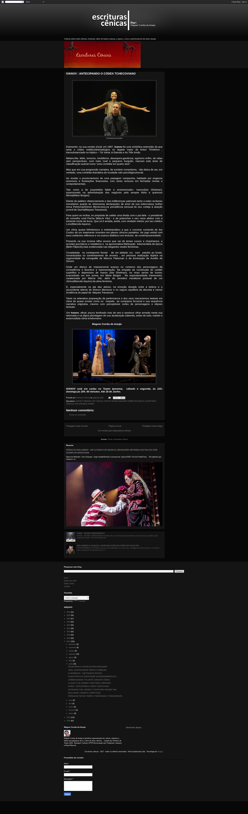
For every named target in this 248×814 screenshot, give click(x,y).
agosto (71, 657)
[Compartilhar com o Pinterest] (124, 398)
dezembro (73, 644)
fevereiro (72, 710)
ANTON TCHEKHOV (83, 401)
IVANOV (91, 404)
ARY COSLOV (97, 401)
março (71, 707)
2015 (69, 721)
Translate (81, 601)
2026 (69, 612)
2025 (69, 615)
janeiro (71, 713)
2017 (69, 641)
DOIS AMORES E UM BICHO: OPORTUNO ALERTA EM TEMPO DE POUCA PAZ (108, 546)
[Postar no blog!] (116, 398)
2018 (69, 638)
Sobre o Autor (69, 584)
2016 (69, 717)
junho (71, 664)
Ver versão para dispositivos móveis (114, 431)
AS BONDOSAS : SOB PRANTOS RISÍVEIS (85, 673)
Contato (67, 586)
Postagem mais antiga (152, 426)
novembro (73, 647)
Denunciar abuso (133, 727)
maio (71, 700)
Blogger (160, 752)
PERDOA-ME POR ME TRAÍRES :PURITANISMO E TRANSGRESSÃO (95, 696)
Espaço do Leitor (70, 581)
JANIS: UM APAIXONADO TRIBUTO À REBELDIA (87, 670)
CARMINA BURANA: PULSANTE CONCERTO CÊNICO (89, 680)
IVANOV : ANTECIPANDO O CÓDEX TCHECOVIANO (88, 686)
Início (66, 578)
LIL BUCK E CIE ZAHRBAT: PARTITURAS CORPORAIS (89, 683)
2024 (69, 619)
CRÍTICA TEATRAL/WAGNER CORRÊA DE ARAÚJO (124, 401)
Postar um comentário (77, 415)
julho (71, 661)
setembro (72, 654)
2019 (69, 635)
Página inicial (115, 426)
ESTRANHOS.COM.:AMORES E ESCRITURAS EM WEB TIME (92, 690)
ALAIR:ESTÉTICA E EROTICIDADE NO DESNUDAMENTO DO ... (93, 676)
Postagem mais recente (77, 426)
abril (70, 704)
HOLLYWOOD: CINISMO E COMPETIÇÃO (84, 693)
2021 (69, 628)
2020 (69, 632)
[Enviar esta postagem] (109, 398)
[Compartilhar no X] (119, 398)
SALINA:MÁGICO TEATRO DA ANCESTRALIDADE (87, 667)
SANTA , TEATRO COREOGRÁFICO (91, 533)
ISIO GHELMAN (81, 404)
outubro (72, 651)
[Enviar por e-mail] (114, 398)
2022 (69, 625)
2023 (69, 622)
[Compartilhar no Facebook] (121, 398)
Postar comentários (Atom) (118, 439)
